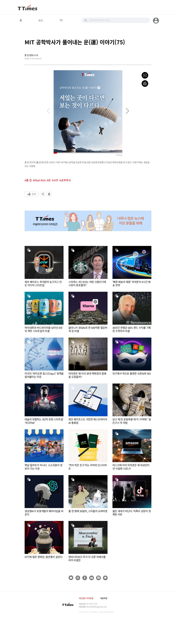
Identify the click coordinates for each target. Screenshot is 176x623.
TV (61, 20)
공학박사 (66, 180)
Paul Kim (40, 180)
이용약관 (103, 598)
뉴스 (40, 20)
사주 (55, 180)
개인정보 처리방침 (86, 598)
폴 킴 (29, 180)
